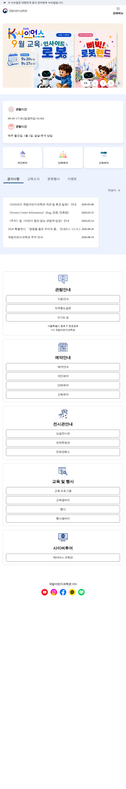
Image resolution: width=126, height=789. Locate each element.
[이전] (95, 83)
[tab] (13, 179)
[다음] (103, 83)
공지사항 (13, 179)
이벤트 (72, 179)
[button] (63, 190)
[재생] (119, 83)
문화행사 (53, 179)
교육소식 (33, 179)
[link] (63, 55)
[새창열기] (44, 592)
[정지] (111, 83)
